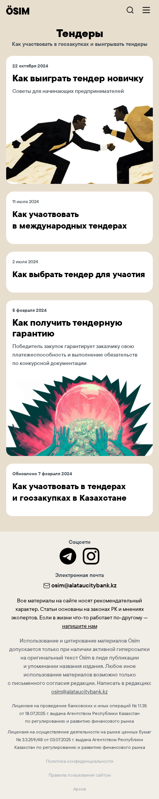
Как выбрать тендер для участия (78, 274)
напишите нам (79, 625)
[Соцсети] (67, 556)
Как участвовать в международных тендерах (69, 220)
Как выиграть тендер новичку (78, 78)
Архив (79, 789)
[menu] (146, 10)
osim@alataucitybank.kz (84, 585)
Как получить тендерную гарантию (67, 328)
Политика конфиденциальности (79, 761)
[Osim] (17, 10)
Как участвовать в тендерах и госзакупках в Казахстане (69, 492)
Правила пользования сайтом (80, 775)
